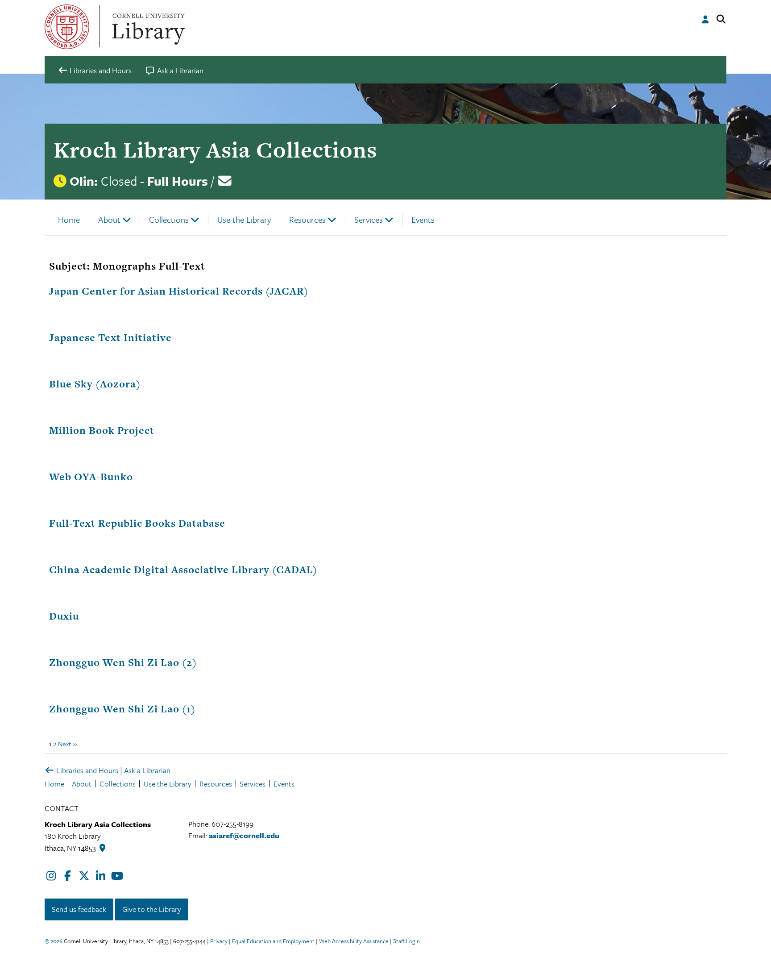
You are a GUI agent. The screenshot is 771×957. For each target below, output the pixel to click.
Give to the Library (151, 909)
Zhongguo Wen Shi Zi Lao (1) (122, 709)
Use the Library (244, 219)
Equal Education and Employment (273, 940)
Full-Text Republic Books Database (137, 523)
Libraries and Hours (86, 770)
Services (368, 219)
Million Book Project (101, 430)
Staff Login (406, 940)
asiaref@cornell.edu (244, 835)
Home (69, 219)
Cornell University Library (147, 26)
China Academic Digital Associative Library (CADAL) (183, 569)
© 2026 (53, 940)
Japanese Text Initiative (110, 337)
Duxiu (64, 616)
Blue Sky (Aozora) (95, 384)
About (109, 219)
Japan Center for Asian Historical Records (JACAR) (178, 291)
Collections (169, 219)
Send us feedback (79, 909)
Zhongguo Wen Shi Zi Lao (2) (123, 662)
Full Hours (177, 181)
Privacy (219, 940)
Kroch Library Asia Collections (215, 149)
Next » (67, 744)
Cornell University (67, 26)
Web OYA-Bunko (91, 477)
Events (423, 219)
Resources (307, 219)
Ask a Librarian (147, 770)
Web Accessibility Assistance (354, 940)
